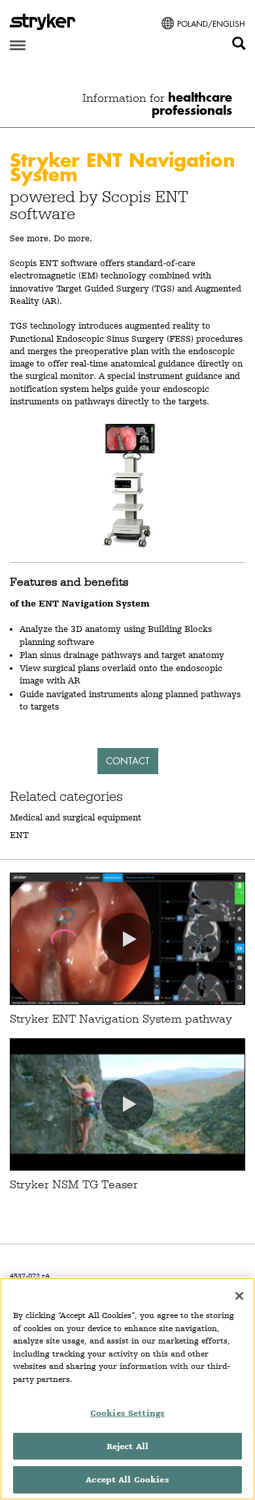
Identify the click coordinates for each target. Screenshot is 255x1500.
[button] (127, 939)
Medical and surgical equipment (75, 817)
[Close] (239, 1296)
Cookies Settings (127, 1413)
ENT (19, 835)
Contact (128, 761)
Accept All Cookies (127, 1479)
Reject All (127, 1446)
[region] (127, 1389)
